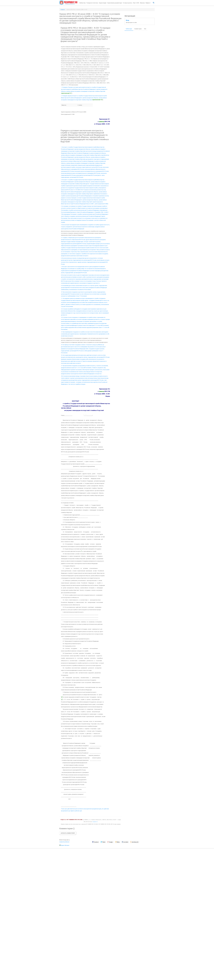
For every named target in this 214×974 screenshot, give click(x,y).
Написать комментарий (68, 833)
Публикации (129, 28)
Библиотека (82, 3)
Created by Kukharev (64, 842)
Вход (127, 20)
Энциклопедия (102, 3)
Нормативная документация (114, 3)
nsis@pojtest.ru (95, 821)
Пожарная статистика (92, 3)
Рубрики (148, 3)
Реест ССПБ (136, 3)
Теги (145, 28)
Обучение (142, 3)
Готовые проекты (127, 3)
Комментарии (138, 28)
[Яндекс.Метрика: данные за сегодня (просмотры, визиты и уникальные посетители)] (64, 845)
